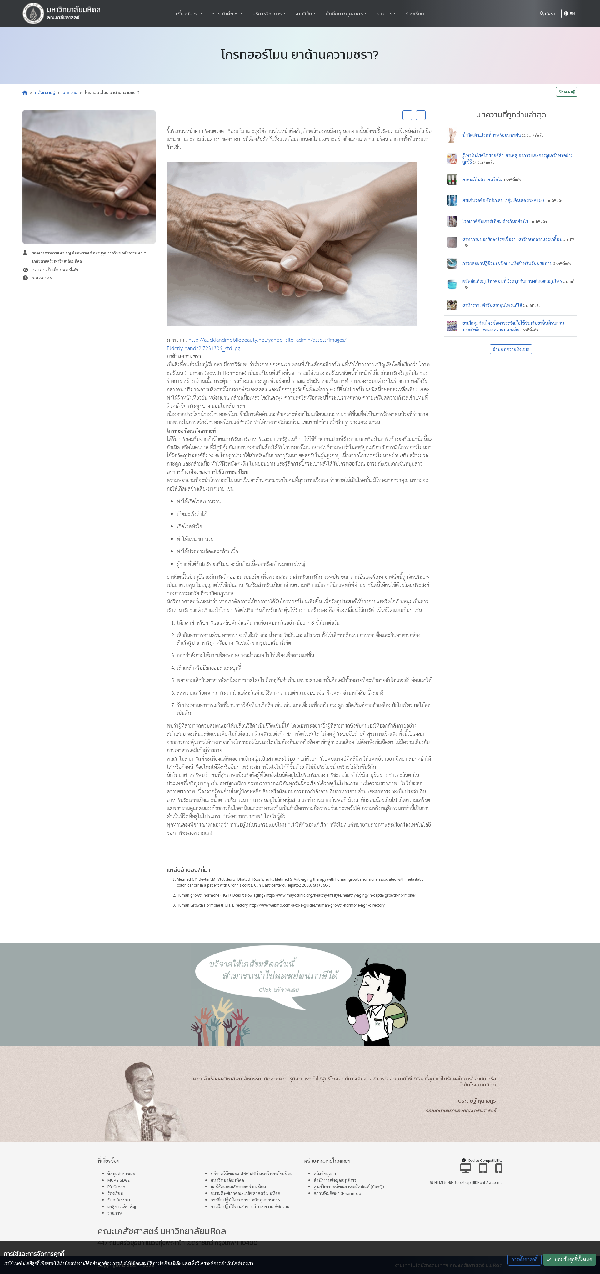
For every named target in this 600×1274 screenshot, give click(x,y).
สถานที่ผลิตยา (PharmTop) (338, 1193)
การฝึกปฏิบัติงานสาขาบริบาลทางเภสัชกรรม (250, 1206)
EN (571, 13)
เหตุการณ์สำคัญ (122, 1206)
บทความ (69, 92)
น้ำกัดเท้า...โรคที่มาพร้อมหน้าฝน (491, 135)
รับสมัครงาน (119, 1199)
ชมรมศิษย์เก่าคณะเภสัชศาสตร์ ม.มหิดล (245, 1193)
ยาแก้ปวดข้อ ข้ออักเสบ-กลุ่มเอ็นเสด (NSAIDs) (503, 200)
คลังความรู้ (45, 92)
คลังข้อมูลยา (325, 1173)
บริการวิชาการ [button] (267, 13)
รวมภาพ (115, 1213)
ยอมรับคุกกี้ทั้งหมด (571, 1259)
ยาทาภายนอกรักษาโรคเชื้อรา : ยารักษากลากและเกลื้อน (512, 239)
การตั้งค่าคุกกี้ (525, 1259)
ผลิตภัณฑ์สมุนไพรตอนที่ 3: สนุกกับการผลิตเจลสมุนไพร (512, 281)
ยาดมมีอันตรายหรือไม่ (482, 179)
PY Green (116, 1186)
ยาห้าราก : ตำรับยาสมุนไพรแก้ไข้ (492, 305)
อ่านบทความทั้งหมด (510, 349)
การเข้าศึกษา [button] (225, 13)
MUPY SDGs (119, 1180)
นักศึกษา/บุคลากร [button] (344, 13)
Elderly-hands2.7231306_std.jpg (203, 349)
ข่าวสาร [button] (384, 13)
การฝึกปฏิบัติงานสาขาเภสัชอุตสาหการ (245, 1199)
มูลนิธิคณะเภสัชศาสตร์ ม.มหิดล (238, 1186)
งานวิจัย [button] (304, 13)
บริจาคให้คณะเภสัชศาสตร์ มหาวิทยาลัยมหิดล (252, 1173)
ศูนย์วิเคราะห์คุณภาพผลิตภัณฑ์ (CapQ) (349, 1186)
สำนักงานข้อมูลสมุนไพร (335, 1180)
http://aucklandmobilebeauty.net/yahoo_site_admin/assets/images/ (267, 340)
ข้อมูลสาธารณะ (121, 1173)
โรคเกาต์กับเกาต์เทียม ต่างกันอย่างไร (495, 221)
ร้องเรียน (415, 13)
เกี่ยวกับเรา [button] (187, 13)
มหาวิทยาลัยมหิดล (227, 1180)
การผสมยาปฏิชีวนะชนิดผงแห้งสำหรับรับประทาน (507, 263)
